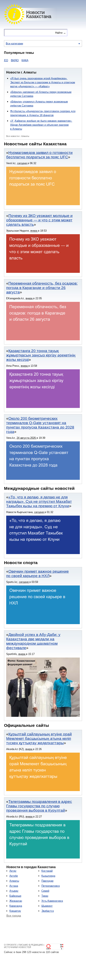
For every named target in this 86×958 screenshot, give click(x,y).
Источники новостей (17, 947)
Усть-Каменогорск (52, 900)
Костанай (47, 870)
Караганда (15, 905)
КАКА (18, 60)
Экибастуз (47, 910)
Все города (13, 915)
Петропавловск (50, 885)
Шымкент (47, 905)
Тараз (44, 895)
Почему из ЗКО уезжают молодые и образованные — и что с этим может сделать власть (39, 220)
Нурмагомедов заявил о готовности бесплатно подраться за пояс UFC (39, 155)
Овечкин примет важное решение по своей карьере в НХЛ (37, 573)
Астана (13, 885)
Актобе (13, 875)
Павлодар (47, 880)
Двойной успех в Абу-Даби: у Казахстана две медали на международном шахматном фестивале (33, 641)
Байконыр (15, 895)
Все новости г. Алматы (17, 136)
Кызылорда (48, 875)
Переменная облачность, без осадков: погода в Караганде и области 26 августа (42, 287)
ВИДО (8, 60)
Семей (45, 890)
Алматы (14, 880)
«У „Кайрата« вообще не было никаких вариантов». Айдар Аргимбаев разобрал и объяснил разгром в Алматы (41, 124)
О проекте (10, 945)
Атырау (13, 890)
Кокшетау (15, 910)
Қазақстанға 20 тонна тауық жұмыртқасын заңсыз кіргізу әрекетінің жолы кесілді (40, 355)
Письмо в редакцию (30, 945)
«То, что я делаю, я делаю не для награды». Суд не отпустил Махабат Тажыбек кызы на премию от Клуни (39, 501)
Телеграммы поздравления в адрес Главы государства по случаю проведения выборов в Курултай (39, 805)
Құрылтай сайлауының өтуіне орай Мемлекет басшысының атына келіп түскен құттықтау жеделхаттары (39, 738)
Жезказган (15, 900)
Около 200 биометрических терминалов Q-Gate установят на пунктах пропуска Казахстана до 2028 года (40, 425)
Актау (12, 870)
